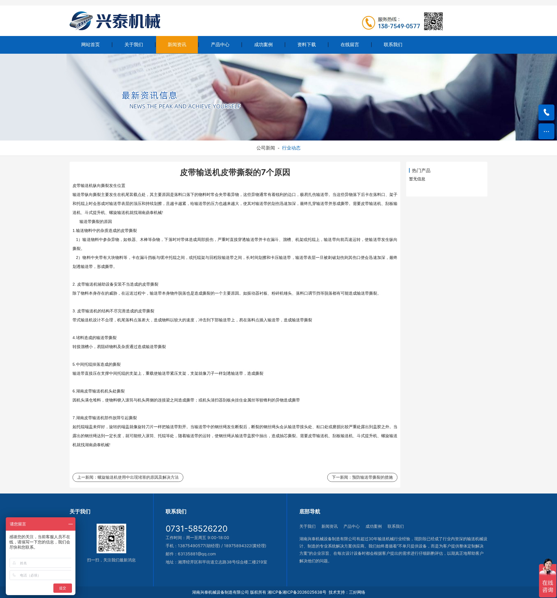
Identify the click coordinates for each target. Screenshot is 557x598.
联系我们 (393, 44)
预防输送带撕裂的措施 (372, 477)
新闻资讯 (177, 44)
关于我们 (133, 44)
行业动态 (291, 148)
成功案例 (263, 44)
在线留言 (350, 44)
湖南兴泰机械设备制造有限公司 (220, 592)
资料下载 (306, 44)
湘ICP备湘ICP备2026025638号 (296, 592)
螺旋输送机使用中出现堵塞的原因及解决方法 (138, 477)
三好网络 (357, 592)
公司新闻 (265, 148)
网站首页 (90, 44)
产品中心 (220, 44)
